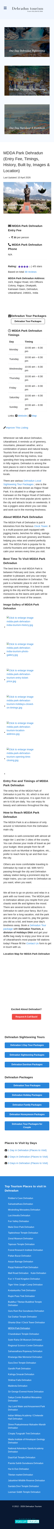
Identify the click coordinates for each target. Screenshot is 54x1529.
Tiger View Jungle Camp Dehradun (25, 1284)
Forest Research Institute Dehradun (25, 1250)
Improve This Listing (17, 427)
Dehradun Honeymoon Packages (27, 1114)
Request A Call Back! (27, 1017)
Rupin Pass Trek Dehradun (21, 1296)
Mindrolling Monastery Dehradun (24, 1210)
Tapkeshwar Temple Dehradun (23, 1233)
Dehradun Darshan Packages (27, 1064)
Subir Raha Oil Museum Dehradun (25, 1340)
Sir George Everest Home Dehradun (26, 1391)
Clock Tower (40, 526)
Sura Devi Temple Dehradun (22, 1363)
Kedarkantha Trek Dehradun (22, 1290)
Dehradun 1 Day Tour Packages (27, 1045)
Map (34, 415)
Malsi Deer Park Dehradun (21, 1227)
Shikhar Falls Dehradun (19, 1380)
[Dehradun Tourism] (27, 10)
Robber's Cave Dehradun (20, 1198)
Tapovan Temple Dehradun (21, 1244)
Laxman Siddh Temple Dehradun (24, 1492)
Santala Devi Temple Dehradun (23, 1486)
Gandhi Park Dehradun (19, 1368)
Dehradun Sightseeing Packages (27, 1055)
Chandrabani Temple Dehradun (23, 1334)
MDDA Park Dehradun (19, 1328)
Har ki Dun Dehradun (18, 1469)
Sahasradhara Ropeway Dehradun (25, 1351)
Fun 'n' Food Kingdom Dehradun (24, 1279)
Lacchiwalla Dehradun (19, 1215)
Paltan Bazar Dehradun (19, 1256)
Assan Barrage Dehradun (20, 1261)
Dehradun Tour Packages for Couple (27, 1125)
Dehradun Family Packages (27, 1105)
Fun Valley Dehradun (18, 1221)
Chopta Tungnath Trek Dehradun (24, 1433)
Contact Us (32, 943)
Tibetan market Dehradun (20, 1475)
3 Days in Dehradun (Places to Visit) (28, 1163)
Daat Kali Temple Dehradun (21, 1457)
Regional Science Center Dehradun (25, 1345)
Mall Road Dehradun (18, 1273)
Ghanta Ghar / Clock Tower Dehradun (26, 1322)
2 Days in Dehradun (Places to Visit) (28, 1156)
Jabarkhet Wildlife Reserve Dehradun (26, 1480)
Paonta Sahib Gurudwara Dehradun (25, 1463)
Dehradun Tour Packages (28, 321)
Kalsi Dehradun (38, 1273)
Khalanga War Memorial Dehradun (25, 1357)
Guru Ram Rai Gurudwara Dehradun (26, 1311)
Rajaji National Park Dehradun (23, 1267)
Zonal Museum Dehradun (20, 1238)
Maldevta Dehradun (17, 1386)
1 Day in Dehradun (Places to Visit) (27, 1150)
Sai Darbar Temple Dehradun (22, 1317)
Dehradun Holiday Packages (27, 1095)
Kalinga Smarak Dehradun (21, 1374)
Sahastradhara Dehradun (20, 1204)
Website (22, 415)
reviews (31, 271)
